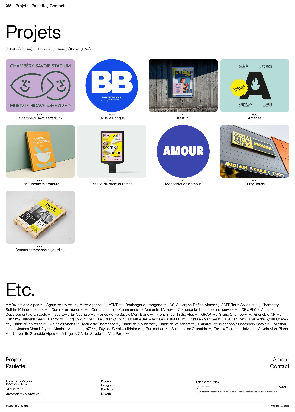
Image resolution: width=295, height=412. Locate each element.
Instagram (107, 385)
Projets (14, 359)
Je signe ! (283, 387)
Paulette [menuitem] (39, 6)
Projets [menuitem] (21, 6)
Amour (281, 359)
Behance (106, 381)
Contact (279, 366)
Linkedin (106, 393)
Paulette (15, 366)
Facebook (107, 389)
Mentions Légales (280, 406)
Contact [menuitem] (57, 6)
